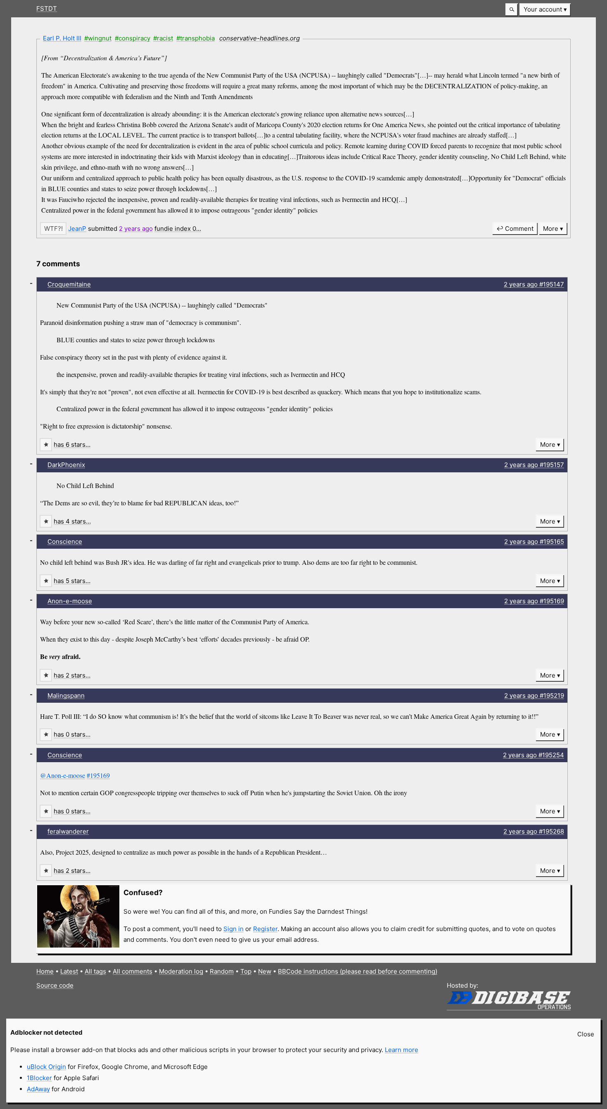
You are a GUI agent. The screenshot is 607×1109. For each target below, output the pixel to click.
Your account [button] (543, 9)
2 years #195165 (534, 541)
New (264, 971)
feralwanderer (68, 831)
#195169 (98, 775)
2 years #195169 (534, 601)
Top (245, 971)
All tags (95, 971)
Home (45, 971)
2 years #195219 (534, 695)
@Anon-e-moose (62, 775)
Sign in (233, 929)
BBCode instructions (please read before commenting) (357, 971)
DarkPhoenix (66, 465)
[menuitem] (545, 9)
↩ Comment (514, 228)
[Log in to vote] (53, 228)
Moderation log (181, 971)
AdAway (38, 1089)
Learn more (401, 1050)
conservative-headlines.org (259, 38)
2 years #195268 (533, 831)
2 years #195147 (534, 284)
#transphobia (195, 38)
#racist (163, 38)
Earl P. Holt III (62, 38)
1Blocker (39, 1078)
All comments (132, 971)
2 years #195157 (534, 465)
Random (222, 971)
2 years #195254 (533, 755)
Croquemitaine (69, 284)
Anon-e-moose (69, 601)
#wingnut (97, 38)
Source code (55, 985)
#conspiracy (132, 38)
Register (265, 929)
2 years (136, 228)
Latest (69, 971)
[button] (511, 9)
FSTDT (46, 8)
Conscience (64, 541)
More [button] (550, 228)
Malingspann (66, 695)
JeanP (77, 228)
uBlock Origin (46, 1067)
